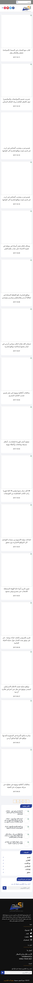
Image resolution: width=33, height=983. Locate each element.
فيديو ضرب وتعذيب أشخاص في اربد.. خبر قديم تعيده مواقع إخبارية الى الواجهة (16, 149)
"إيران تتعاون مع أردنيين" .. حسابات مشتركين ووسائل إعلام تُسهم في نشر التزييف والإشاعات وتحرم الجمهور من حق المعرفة (13, 820)
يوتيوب (26, 937)
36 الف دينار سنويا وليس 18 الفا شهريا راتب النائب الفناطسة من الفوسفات (16, 492)
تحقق (28, 872)
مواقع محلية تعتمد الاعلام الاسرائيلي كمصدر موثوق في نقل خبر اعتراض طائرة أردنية (16, 689)
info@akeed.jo (27, 956)
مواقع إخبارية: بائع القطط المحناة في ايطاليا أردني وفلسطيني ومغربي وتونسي (16, 296)
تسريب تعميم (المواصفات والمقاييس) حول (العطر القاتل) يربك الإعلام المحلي (16, 100)
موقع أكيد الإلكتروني (9, 980)
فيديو (28, 857)
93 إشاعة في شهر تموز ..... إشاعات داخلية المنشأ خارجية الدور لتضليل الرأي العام (14, 812)
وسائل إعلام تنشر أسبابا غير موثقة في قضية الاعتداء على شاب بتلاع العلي (16, 247)
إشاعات (27, 869)
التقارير (28, 860)
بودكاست (27, 863)
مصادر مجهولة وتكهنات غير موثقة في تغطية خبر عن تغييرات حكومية (14, 842)
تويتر (27, 933)
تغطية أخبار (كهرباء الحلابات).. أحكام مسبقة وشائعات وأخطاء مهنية (16, 443)
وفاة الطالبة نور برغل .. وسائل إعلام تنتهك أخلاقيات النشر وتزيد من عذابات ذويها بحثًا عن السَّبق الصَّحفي (14, 835)
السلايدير (27, 866)
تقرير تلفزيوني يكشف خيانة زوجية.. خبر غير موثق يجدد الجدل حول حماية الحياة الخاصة (16, 640)
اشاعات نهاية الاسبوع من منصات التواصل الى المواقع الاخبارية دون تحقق (16, 541)
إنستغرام (27, 940)
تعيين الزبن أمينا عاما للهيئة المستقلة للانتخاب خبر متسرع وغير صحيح (16, 589)
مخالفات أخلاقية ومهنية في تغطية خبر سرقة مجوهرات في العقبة (16, 785)
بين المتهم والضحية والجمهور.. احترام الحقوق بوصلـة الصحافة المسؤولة (14, 827)
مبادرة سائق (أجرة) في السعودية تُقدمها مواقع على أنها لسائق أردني (16, 736)
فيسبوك (27, 930)
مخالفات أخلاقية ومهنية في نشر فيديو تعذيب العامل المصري (16, 394)
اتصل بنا (29, 950)
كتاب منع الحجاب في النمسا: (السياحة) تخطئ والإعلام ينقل (16, 51)
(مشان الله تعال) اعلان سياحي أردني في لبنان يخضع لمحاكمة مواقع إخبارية (16, 345)
